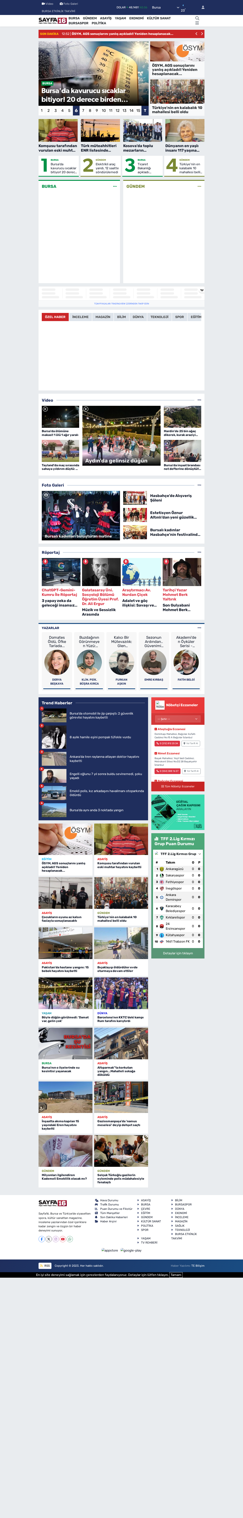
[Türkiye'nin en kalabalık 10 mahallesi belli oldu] (121, 893)
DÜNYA (102, 1013)
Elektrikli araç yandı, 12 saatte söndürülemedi (107, 168)
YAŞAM (120, 18)
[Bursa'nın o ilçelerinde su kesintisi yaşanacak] (65, 1043)
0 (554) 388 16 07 (169, 771)
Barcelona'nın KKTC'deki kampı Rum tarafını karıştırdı (120, 1019)
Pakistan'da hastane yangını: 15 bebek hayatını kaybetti (65, 969)
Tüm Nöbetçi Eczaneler (179, 786)
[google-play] (131, 1250)
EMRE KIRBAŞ (153, 679)
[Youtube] (63, 1239)
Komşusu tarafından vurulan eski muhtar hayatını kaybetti (119, 865)
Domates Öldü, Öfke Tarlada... (57, 641)
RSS (47, 1265)
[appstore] (110, 1250)
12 (118, 110)
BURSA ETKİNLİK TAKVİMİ (58, 11)
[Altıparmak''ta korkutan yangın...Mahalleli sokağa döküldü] (121, 1043)
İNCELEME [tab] (80, 317)
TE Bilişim (197, 1265)
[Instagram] (56, 1239)
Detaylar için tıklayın (178, 953)
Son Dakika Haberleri (114, 1217)
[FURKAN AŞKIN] (121, 662)
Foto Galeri (70, 3)
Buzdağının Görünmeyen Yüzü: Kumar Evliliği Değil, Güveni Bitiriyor (89, 641)
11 (110, 110)
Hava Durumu (109, 1200)
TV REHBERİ (149, 1242)
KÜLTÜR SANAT (159, 18)
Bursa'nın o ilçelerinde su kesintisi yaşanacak (61, 1069)
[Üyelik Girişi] (201, 7)
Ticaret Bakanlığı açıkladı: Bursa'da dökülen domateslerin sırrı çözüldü (147, 168)
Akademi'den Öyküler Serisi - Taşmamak (186, 641)
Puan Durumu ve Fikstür (116, 1209)
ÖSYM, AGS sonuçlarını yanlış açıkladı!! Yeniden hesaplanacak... (63, 866)
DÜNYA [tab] (138, 317)
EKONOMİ (136, 18)
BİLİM (178, 1200)
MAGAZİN (181, 1221)
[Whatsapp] (70, 1239)
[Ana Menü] (197, 23)
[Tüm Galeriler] (199, 485)
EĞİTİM (46, 859)
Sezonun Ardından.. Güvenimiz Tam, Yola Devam (153, 641)
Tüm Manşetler (110, 1213)
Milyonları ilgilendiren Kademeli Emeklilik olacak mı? (64, 1176)
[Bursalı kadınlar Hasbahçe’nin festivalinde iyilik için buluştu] (135, 532)
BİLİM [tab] (121, 317)
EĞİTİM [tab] (196, 317)
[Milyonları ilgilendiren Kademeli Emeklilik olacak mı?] (65, 1151)
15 (138, 110)
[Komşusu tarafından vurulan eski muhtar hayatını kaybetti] (121, 839)
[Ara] (197, 18)
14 (131, 110)
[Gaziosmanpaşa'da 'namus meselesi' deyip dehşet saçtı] (121, 1097)
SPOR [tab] (179, 317)
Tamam (176, 1275)
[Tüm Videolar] (199, 400)
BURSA (74, 18)
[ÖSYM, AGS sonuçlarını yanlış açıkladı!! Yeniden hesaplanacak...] (65, 839)
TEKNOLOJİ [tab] (159, 317)
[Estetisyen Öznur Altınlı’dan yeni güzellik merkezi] (135, 515)
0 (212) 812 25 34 (169, 743)
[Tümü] (199, 552)
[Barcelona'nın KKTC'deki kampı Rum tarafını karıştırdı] (121, 993)
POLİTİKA (99, 23)
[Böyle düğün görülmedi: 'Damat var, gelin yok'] (65, 993)
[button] (197, 34)
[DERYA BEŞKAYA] (57, 662)
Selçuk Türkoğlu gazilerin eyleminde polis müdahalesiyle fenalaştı (120, 1178)
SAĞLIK (180, 1225)
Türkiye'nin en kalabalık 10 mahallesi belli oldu (189, 168)
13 (124, 110)
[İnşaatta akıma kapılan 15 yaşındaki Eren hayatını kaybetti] (65, 1097)
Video (49, 3)
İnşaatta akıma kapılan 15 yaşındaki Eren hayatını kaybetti (60, 1124)
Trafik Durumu (109, 1204)
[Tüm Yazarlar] (199, 628)
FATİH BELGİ (186, 679)
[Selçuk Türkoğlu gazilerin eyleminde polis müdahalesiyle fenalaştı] (121, 1151)
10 (104, 110)
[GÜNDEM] (199, 186)
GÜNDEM (90, 18)
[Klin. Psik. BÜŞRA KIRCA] (89, 662)
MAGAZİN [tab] (102, 317)
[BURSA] (115, 186)
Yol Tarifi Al (192, 743)
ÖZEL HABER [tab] (55, 317)
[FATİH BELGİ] (186, 662)
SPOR (144, 1230)
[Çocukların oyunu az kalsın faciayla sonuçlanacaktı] (65, 893)
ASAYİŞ (106, 18)
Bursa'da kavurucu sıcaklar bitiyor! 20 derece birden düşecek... (64, 168)
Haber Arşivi (108, 1221)
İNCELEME (182, 1217)
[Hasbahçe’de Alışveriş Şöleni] (135, 497)
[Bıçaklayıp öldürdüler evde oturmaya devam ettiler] (121, 943)
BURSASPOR (78, 23)
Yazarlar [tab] (50, 628)
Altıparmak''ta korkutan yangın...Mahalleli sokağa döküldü (116, 1071)
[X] (49, 1239)
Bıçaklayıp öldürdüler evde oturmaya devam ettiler (117, 969)
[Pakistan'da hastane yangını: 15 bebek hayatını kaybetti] (65, 943)
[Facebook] (42, 1239)
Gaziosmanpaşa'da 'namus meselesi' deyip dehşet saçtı (118, 1123)
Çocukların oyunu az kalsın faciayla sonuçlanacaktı (61, 918)
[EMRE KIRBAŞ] (154, 662)
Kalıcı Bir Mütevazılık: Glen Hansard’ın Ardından (121, 641)
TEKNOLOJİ (182, 1230)
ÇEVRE (145, 1209)
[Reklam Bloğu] (177, 812)
